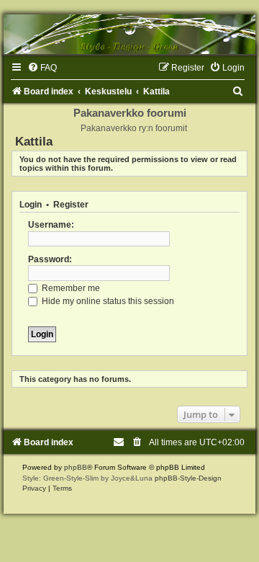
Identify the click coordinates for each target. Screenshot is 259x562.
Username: (51, 225)
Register (70, 204)
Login (30, 204)
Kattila (34, 141)
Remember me (70, 288)
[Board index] (129, 34)
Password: (50, 259)
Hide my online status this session (107, 301)
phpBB (75, 467)
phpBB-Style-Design (188, 478)
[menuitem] (42, 68)
